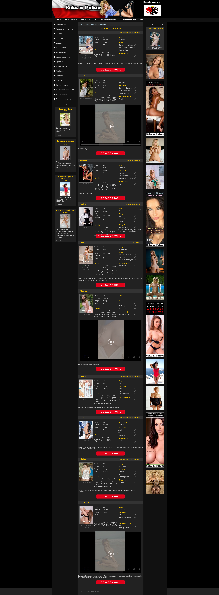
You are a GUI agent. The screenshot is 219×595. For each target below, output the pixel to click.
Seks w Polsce (84, 24)
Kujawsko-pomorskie (98, 24)
